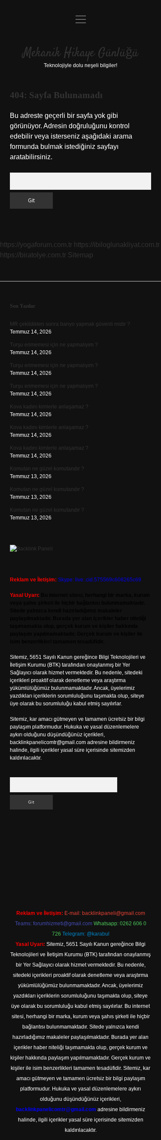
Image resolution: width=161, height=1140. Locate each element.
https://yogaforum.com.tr (36, 244)
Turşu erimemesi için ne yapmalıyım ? (54, 345)
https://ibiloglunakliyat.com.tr (117, 244)
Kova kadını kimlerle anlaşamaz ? (49, 407)
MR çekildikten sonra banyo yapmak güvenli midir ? (70, 324)
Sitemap (80, 255)
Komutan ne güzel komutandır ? (47, 469)
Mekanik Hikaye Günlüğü (80, 53)
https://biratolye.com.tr (33, 255)
